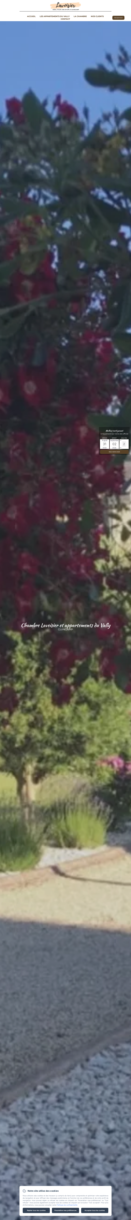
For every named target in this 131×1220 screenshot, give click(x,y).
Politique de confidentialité (67, 1205)
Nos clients (97, 16)
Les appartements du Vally (55, 16)
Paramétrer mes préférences (65, 1210)
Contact (65, 19)
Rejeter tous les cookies (36, 1210)
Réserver (118, 18)
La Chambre (80, 16)
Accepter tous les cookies (95, 1210)
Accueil (31, 16)
